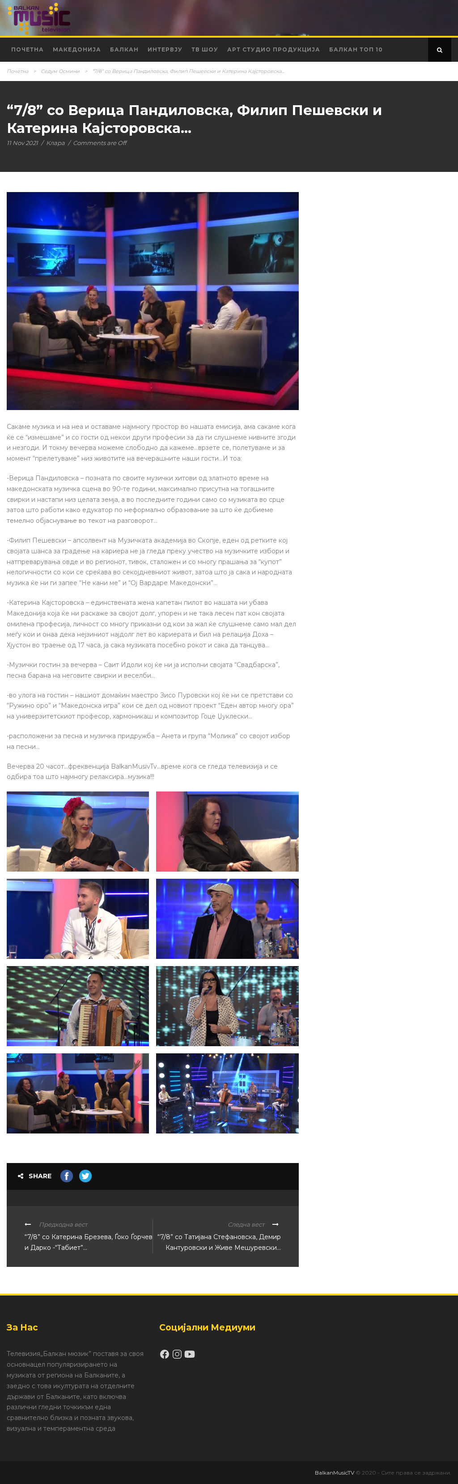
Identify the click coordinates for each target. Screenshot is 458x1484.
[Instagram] (178, 1357)
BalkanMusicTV (334, 1472)
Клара (55, 142)
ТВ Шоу (204, 49)
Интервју (165, 49)
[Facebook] (165, 1357)
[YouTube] (189, 1357)
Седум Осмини (60, 71)
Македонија (77, 49)
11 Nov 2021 (22, 142)
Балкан (124, 49)
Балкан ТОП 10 (356, 49)
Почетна (27, 49)
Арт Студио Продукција (273, 49)
